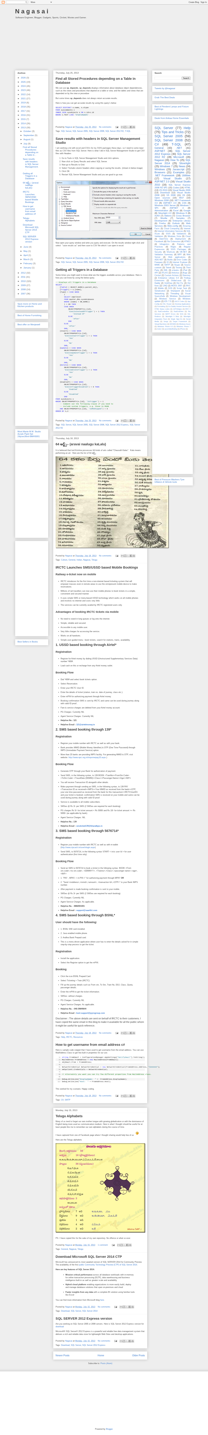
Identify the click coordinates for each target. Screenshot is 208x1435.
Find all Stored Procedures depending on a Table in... (30, 151)
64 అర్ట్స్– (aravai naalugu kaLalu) (81, 444)
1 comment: (103, 1245)
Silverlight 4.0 (164, 213)
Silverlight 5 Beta (172, 316)
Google (186, 210)
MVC (188, 286)
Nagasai (86, 560)
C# (62, 1100)
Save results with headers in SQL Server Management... (31, 164)
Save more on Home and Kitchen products (30, 305)
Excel (175, 210)
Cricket (158, 275)
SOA (181, 314)
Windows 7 (166, 166)
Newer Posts (62, 1355)
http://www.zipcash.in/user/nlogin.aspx (78, 847)
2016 (23, 115)
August (27, 139)
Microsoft (178, 157)
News (182, 166)
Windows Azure (184, 324)
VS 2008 (171, 195)
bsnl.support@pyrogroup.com (90, 1013)
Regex (173, 247)
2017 (23, 111)
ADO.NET (159, 260)
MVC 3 (187, 309)
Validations (181, 234)
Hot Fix (179, 283)
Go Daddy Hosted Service (178, 306)
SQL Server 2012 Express (117, 425)
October (27, 131)
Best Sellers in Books (28, 641)
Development (161, 220)
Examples (178, 172)
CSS (184, 203)
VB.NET (183, 252)
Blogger (109, 1429)
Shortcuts (171, 252)
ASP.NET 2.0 (162, 181)
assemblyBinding (171, 329)
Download (65, 1311)
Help (63, 1037)
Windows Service (167, 299)
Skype (177, 265)
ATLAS (165, 273)
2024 (23, 86)
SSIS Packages (178, 249)
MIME (157, 265)
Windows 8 (181, 213)
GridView (168, 283)
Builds (170, 260)
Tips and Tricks (172, 132)
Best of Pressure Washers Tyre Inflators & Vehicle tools (169, 480)
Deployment (180, 239)
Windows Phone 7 (183, 326)
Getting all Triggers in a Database (82, 270)
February (28, 263)
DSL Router (167, 304)
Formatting (161, 306)
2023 (23, 90)
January (27, 267)
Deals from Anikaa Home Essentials (172, 118)
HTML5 (187, 241)
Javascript (178, 169)
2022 (23, 94)
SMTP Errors (170, 314)
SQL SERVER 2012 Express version (84, 1318)
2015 (23, 119)
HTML (187, 187)
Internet (187, 229)
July (25, 143)
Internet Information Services (170, 231)
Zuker (159, 329)
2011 (23, 277)
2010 (23, 281)
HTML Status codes (162, 309)
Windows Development (180, 296)
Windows (160, 169)
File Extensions (173, 241)
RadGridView (178, 311)
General (72, 560)
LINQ (165, 286)
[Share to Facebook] (130, 127)
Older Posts (138, 1355)
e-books (175, 270)
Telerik (168, 268)
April (25, 255)
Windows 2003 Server (165, 205)
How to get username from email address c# (90, 1045)
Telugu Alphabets (69, 1116)
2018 (23, 106)
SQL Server (66, 131)
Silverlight (184, 163)
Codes (176, 187)
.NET (179, 148)
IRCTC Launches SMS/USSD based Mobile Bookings (97, 567)
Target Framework (180, 321)
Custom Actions (172, 275)
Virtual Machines (161, 324)
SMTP (67, 1100)
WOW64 (173, 324)
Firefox (162, 223)
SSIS (168, 234)
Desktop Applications (182, 304)
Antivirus (175, 273)
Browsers (160, 172)
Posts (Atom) (106, 1363)
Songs (166, 321)
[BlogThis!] (125, 127)
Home (101, 1355)
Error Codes (182, 260)
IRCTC (69, 1037)
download (60, 1326)
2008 (23, 289)
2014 (23, 123)
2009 (23, 285)
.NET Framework (165, 175)
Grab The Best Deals (165, 97)
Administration (161, 210)
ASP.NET (160, 151)
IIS (183, 195)
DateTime (163, 239)
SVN (170, 288)
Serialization (160, 291)
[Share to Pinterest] (133, 127)
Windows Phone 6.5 (165, 326)
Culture (64, 560)
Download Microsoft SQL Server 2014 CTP (89, 1257)
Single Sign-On (176, 319)
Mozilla (163, 218)
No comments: (106, 127)
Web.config (172, 226)
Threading (174, 294)
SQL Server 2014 (89, 1311)
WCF (181, 198)
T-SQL (127, 131)
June (26, 247)
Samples (180, 218)
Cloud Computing (172, 229)
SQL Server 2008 (96, 131)
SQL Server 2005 (80, 131)
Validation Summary (164, 255)
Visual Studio (172, 178)
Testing (179, 268)
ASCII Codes (179, 301)
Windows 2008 (162, 200)
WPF (179, 255)
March (26, 259)
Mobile (161, 288)
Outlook (176, 223)
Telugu (94, 560)
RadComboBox (163, 311)
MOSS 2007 (176, 286)
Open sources (162, 198)
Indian (79, 560)
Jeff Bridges (177, 309)
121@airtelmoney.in (85, 724)
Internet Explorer (180, 262)
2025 (23, 82)
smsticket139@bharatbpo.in (89, 826)
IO (168, 262)
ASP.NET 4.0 (169, 203)
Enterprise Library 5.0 (168, 278)
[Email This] (122, 127)
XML (166, 270)
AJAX (157, 215)
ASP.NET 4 (177, 208)
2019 (23, 102)
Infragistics (164, 244)
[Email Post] (117, 127)
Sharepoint (175, 291)
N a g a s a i (31, 11)
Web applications (176, 257)
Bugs (185, 273)
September (29, 135)
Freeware (159, 262)
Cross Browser (183, 215)
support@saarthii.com (86, 910)
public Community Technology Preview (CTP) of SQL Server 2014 (108, 1265)
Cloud (187, 236)
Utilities (186, 175)
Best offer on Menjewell (29, 324)
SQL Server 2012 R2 (114, 131)
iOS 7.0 (167, 301)
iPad (185, 270)
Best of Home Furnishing (29, 315)
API (156, 273)
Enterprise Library (181, 220)
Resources (78, 1037)
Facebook (159, 241)
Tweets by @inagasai (165, 88)
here (102, 1300)
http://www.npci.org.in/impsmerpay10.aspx (87, 757)
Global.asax (176, 280)
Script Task (182, 288)
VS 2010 (163, 190)
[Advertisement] (104, 43)
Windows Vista (174, 236)
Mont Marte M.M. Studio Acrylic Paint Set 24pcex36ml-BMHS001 (29, 434)
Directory (186, 275)
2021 (23, 98)
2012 (23, 273)
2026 (23, 77)
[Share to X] (128, 127)
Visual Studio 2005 (181, 190)
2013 (23, 127)
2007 (23, 293)
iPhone (182, 329)
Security (158, 252)
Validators (159, 236)
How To (174, 160)
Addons (168, 215)
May (25, 251)
